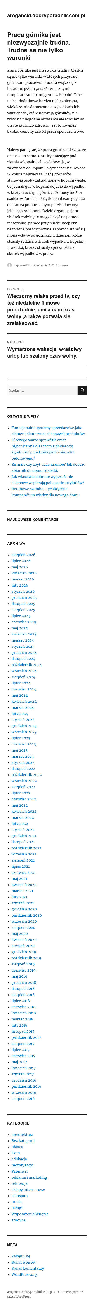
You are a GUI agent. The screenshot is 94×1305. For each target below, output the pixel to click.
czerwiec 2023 (24, 744)
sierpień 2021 (23, 860)
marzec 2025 (23, 640)
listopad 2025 (23, 603)
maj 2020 (20, 933)
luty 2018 (19, 1025)
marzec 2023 (23, 756)
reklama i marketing (29, 1177)
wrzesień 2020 (24, 921)
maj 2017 (19, 1062)
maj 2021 (19, 878)
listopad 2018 (23, 988)
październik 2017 (26, 1037)
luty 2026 (20, 585)
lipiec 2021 (21, 866)
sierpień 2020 (23, 927)
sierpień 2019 (23, 964)
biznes (17, 1147)
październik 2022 (27, 775)
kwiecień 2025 (24, 634)
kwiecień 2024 (24, 701)
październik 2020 (27, 915)
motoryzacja (22, 1165)
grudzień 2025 (24, 597)
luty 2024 (20, 713)
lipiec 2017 (21, 1049)
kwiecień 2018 (24, 1013)
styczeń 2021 (23, 903)
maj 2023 (20, 750)
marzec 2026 (23, 579)
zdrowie (63, 265)
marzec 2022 (23, 817)
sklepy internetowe (28, 1189)
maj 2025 (20, 628)
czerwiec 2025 (24, 622)
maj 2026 (20, 567)
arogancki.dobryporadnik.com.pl (46, 15)
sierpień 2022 (23, 787)
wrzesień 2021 (24, 854)
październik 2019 (26, 958)
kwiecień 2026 (24, 573)
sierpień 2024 (23, 677)
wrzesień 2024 (24, 671)
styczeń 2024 (23, 720)
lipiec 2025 (21, 616)
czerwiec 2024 (24, 689)
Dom (16, 1153)
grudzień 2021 (24, 836)
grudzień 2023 (24, 726)
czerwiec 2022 (24, 799)
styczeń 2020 (23, 946)
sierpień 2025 (23, 610)
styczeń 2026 (23, 591)
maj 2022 (20, 805)
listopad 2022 (23, 768)
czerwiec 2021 (23, 872)
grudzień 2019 (24, 952)
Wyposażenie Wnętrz (30, 1214)
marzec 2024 (23, 707)
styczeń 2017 (23, 1074)
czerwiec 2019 (24, 970)
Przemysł (20, 1171)
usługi (17, 1208)
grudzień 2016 (24, 1080)
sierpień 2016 (23, 1098)
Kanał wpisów (24, 1262)
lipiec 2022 (21, 793)
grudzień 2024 (24, 652)
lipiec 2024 (21, 683)
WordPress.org (24, 1274)
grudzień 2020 (24, 909)
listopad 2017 (23, 1031)
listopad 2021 (23, 842)
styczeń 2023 (23, 762)
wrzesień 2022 (24, 781)
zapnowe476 (22, 265)
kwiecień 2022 (24, 811)
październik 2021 (26, 848)
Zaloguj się (21, 1256)
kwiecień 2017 (24, 1068)
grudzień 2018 (24, 982)
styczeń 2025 (23, 646)
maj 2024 (20, 695)
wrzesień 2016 (24, 1092)
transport (20, 1195)
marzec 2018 (22, 1019)
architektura (22, 1134)
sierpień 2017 (23, 1043)
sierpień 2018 (23, 994)
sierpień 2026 (23, 555)
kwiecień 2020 (24, 940)
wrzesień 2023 (24, 732)
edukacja (19, 1159)
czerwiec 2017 (23, 1056)
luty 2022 (20, 823)
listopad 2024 (23, 658)
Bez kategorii (23, 1140)
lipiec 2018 (21, 1001)
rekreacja (20, 1183)
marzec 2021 (22, 891)
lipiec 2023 (21, 738)
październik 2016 (26, 1086)
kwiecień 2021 (24, 885)
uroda (17, 1202)
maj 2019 (19, 976)
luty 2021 (19, 897)
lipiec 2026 (21, 561)
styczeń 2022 (23, 830)
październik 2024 (27, 665)
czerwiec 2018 (23, 1007)
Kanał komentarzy (28, 1268)
